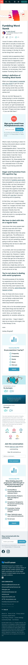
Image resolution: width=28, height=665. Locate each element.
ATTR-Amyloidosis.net (9, 599)
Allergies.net (6, 589)
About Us (4, 613)
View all (5, 609)
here (11, 425)
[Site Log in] (18, 1)
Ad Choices (15, 619)
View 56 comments (13, 452)
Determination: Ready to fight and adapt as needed (15, 497)
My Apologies (8, 388)
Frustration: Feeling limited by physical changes (13, 509)
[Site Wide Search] (9, 1)
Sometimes (15, 356)
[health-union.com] (8, 562)
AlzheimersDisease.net (9, 592)
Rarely (14, 359)
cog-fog (13, 195)
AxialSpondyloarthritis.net (10, 602)
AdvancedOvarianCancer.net (11, 587)
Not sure (14, 365)
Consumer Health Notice (8, 615)
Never (14, 362)
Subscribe (24, 1)
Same (17, 437)
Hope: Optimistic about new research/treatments (15, 515)
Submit (14, 369)
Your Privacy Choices (7, 617)
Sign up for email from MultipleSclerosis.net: (14, 124)
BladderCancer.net (8, 604)
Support (13, 431)
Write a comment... (9, 456)
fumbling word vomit (18, 180)
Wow (10, 437)
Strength (6, 407)
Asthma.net (5, 594)
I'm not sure (11, 519)
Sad (20, 431)
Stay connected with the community (10, 537)
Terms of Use (17, 546)
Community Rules (6, 619)
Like (6, 431)
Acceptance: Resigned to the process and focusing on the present (15, 503)
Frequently (15, 353)
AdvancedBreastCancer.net (11, 584)
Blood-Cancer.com (8, 606)
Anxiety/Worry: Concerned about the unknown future (14, 491)
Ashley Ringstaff (11, 31)
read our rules (14, 447)
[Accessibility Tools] (14, 1)
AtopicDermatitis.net (8, 597)
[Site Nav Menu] (6, 1)
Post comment (14, 461)
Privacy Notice (14, 134)
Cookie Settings (19, 617)
